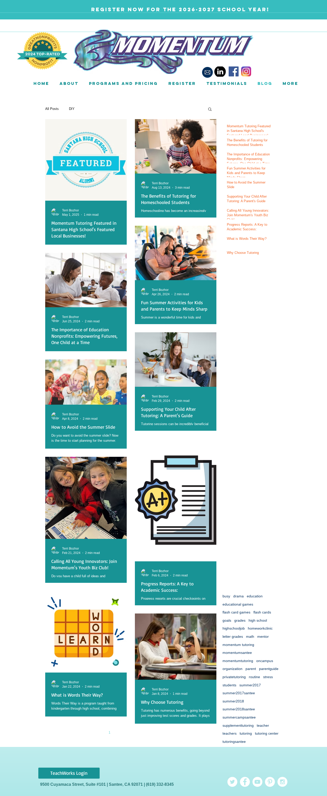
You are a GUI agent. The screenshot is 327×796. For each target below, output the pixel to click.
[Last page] (173, 732)
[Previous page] (98, 732)
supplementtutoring (238, 725)
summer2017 (250, 685)
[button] (69, 83)
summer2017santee (239, 693)
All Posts (52, 109)
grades (240, 620)
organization (232, 669)
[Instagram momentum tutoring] (282, 782)
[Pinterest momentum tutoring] (270, 782)
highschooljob (234, 628)
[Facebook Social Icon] (234, 71)
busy (226, 596)
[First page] (87, 732)
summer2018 (233, 701)
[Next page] (163, 732)
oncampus (264, 661)
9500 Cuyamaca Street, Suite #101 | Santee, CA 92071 (92, 784)
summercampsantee (239, 717)
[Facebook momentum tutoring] (245, 782)
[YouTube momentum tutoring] (257, 782)
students (229, 685)
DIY (72, 109)
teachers (230, 733)
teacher (263, 725)
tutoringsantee (234, 742)
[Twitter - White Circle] (232, 782)
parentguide (268, 669)
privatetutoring (234, 677)
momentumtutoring (238, 661)
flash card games (236, 612)
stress (268, 677)
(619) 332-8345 (160, 784)
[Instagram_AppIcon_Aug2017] (246, 71)
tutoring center (266, 733)
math (250, 636)
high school (258, 620)
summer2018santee (239, 709)
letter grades (233, 636)
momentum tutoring (238, 645)
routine (254, 677)
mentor (263, 636)
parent (251, 669)
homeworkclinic (260, 628)
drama (238, 596)
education (255, 596)
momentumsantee (237, 653)
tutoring (246, 733)
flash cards (262, 612)
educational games (238, 604)
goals (227, 620)
